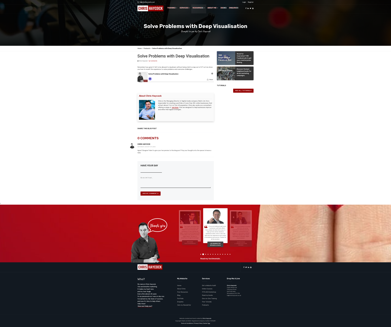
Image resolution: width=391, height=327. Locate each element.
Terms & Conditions (187, 323)
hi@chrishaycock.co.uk (147, 2)
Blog (178, 295)
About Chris (181, 289)
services (175, 107)
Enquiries (233, 8)
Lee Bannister (190, 242)
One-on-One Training (209, 298)
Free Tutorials (207, 302)
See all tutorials (243, 91)
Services (184, 8)
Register (251, 2)
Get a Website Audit (209, 285)
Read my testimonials (210, 259)
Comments (153, 61)
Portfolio (180, 298)
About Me (212, 8)
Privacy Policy (198, 323)
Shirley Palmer (241, 240)
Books (224, 8)
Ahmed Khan (215, 245)
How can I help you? (145, 306)
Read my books (207, 295)
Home (139, 48)
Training (171, 8)
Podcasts (147, 48)
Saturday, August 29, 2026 (146, 146)
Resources (198, 8)
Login (244, 2)
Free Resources (182, 292)
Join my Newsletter (184, 305)
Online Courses (207, 289)
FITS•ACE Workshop (209, 292)
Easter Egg (206, 323)
